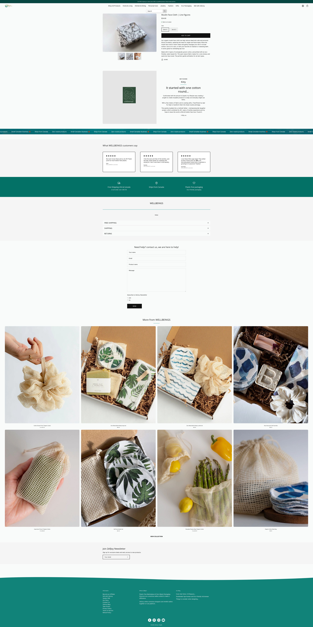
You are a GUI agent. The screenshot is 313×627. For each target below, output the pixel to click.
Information (106, 590)
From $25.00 (42, 427)
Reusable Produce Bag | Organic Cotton (195, 529)
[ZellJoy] (8, 5)
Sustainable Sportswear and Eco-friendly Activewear (192, 596)
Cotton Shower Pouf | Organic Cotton (42, 425)
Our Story (106, 600)
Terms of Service (108, 610)
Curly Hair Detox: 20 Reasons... (185, 594)
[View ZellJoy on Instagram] (158, 620)
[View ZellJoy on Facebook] (149, 620)
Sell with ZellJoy (108, 596)
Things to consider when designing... (187, 599)
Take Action (106, 606)
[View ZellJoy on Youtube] (163, 620)
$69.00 (118, 427)
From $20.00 (194, 530)
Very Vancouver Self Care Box (271, 425)
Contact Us (106, 602)
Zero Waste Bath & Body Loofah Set (194, 425)
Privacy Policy (107, 608)
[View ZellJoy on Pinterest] (154, 620)
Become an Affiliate (109, 594)
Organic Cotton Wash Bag (271, 529)
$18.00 (271, 530)
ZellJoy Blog (106, 604)
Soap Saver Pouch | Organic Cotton (42, 529)
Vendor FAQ (106, 598)
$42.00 (118, 530)
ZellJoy (156, 625)
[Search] (165, 11)
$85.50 (270, 427)
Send (134, 306)
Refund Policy (107, 612)
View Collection (156, 536)
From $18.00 (42, 530)
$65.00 (194, 427)
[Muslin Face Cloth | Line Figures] (121, 56)
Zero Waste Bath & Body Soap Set (118, 425)
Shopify (160, 625)
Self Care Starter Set (118, 529)
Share (166, 59)
